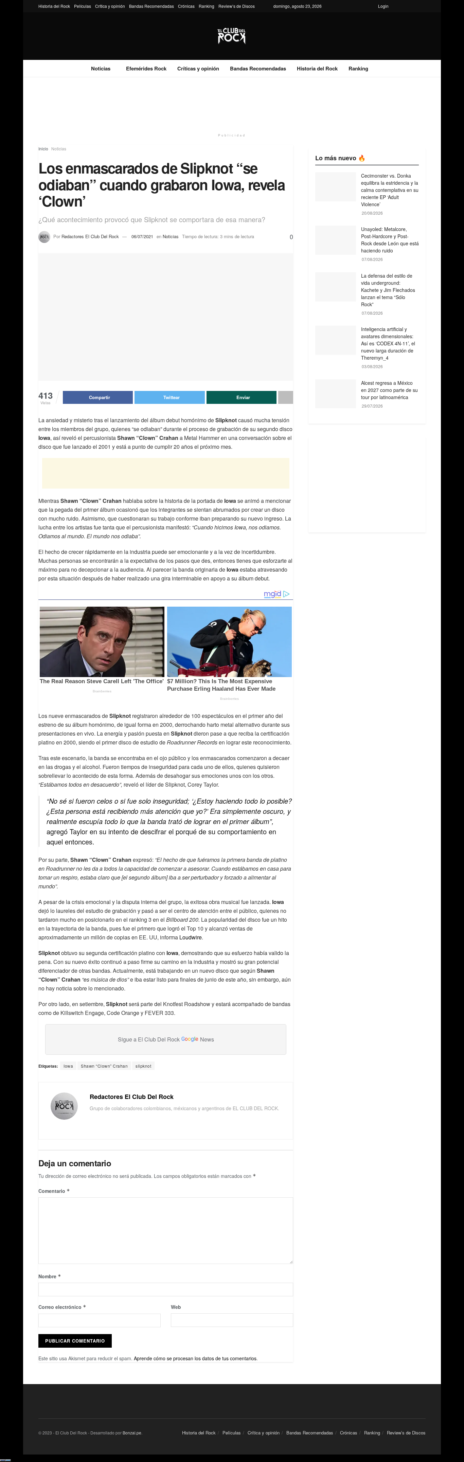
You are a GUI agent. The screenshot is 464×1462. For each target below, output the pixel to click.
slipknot (143, 1066)
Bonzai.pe (132, 1432)
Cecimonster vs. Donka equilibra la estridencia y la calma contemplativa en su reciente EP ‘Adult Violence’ (389, 190)
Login (383, 6)
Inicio (43, 148)
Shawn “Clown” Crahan (104, 1066)
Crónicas (186, 6)
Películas (82, 6)
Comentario (54, 1190)
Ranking (206, 6)
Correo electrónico (62, 1306)
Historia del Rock (54, 6)
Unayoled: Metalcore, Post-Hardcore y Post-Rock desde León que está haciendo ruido (390, 240)
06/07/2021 (142, 236)
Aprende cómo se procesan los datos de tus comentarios (195, 1358)
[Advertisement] (232, 102)
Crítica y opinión (110, 6)
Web (176, 1306)
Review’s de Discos (236, 6)
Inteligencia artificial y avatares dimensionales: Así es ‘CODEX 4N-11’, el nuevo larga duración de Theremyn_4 (388, 343)
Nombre (49, 1276)
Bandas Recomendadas (151, 6)
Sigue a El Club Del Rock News (166, 1039)
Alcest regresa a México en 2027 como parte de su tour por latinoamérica (389, 389)
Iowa (68, 1066)
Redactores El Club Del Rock (90, 236)
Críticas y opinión (198, 68)
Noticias (100, 68)
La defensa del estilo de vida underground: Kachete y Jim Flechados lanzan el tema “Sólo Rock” (388, 290)
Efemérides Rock (146, 68)
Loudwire (190, 937)
